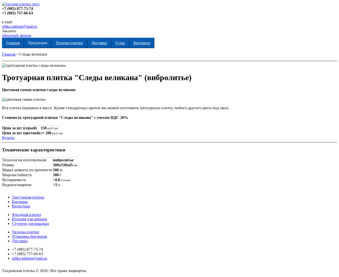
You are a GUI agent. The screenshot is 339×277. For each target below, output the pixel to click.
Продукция (37, 43)
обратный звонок (16, 35)
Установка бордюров (29, 236)
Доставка (99, 43)
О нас (120, 43)
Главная (13, 43)
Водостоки (21, 206)
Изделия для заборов (29, 219)
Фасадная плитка (26, 214)
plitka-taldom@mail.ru (19, 26)
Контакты (142, 43)
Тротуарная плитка (28, 197)
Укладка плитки (69, 43)
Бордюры (20, 202)
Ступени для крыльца (30, 223)
